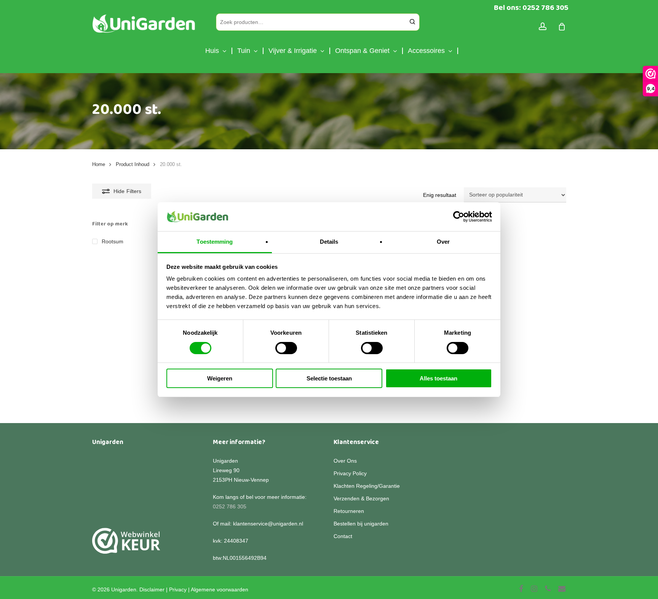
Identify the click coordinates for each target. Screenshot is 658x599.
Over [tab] (443, 241)
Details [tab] (329, 241)
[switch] (286, 348)
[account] (542, 26)
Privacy (178, 589)
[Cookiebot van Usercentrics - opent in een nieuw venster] (458, 216)
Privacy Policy (350, 473)
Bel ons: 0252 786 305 (531, 8)
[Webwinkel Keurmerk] (126, 545)
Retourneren (349, 511)
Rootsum (112, 241)
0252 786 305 (229, 506)
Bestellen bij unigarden (361, 524)
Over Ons (345, 461)
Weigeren (219, 378)
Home (98, 164)
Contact (343, 536)
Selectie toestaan (329, 378)
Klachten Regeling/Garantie (367, 486)
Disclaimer (151, 589)
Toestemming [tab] (214, 241)
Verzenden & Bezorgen (361, 498)
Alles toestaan (438, 378)
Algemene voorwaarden (219, 589)
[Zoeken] (412, 22)
